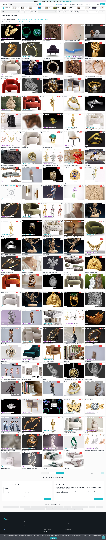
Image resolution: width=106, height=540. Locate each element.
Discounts (45, 531)
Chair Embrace (66, 147)
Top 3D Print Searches (67, 529)
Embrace (19, 19)
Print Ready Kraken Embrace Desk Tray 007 (8, 165)
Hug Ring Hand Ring (46, 129)
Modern (41, 19)
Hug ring (2, 40)
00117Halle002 (24, 183)
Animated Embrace (31, 21)
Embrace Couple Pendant (89, 58)
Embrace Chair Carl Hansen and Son (48, 361)
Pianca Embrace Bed (46, 325)
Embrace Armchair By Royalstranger (7, 76)
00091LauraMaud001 (88, 361)
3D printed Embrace (39, 21)
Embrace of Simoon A (46, 254)
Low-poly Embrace (14, 21)
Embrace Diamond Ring (26, 76)
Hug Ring (86, 147)
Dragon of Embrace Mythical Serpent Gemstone (71, 183)
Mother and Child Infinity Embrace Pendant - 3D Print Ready (52, 165)
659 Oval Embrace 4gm (25, 450)
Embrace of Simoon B (25, 254)
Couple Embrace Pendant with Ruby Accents (50, 432)
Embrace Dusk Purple (46, 58)
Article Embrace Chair (25, 361)
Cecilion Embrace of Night (5, 397)
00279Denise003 (4, 343)
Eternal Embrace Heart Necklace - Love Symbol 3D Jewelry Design (11, 147)
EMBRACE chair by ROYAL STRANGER (70, 432)
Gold (38, 19)
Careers (24, 523)
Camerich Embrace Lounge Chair (27, 218)
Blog (24, 521)
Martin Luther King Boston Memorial (28, 129)
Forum (84, 525)
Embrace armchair (25, 343)
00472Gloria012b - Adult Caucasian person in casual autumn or (11, 432)
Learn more (57, 536)
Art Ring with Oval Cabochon (47, 147)
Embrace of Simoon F (67, 254)
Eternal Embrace (87, 40)
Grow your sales (66, 521)
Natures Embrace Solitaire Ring (90, 414)
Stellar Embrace (45, 76)
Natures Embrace (87, 165)
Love (35, 19)
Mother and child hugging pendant (48, 111)
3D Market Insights (66, 523)
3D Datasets (45, 523)
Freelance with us (66, 525)
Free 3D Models (46, 527)
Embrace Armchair (25, 111)
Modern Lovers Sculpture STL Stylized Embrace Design (93, 397)
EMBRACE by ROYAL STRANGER (48, 236)
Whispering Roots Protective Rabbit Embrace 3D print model (10, 111)
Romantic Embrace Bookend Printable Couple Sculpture (31, 397)
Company (24, 518)
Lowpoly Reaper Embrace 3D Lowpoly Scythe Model (72, 40)
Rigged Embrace (22, 21)
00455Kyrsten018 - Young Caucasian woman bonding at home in (11, 379)
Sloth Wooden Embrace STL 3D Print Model (50, 290)
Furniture (31, 19)
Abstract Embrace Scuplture (89, 432)
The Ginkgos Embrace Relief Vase (48, 183)
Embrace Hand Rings (4, 414)
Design (27, 19)
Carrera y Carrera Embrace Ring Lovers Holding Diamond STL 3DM (95, 76)
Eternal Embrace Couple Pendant (69, 129)
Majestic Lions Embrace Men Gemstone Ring (29, 40)
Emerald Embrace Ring (46, 414)
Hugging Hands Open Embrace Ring (90, 111)
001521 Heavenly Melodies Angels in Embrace (50, 272)
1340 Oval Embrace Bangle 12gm (90, 343)
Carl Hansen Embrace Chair (26, 414)
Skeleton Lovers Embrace (68, 76)
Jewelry (23, 19)
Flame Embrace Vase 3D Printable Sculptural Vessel (72, 165)
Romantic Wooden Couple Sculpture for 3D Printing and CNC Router (33, 290)
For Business (45, 521)
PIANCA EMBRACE (67, 468)
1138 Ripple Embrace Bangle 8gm (48, 343)
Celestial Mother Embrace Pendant (27, 272)
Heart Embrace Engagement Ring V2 (69, 111)
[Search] (40, 4)
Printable (46, 19)
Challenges (85, 522)
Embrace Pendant (88, 183)
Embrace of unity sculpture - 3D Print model (50, 450)
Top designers (85, 520)
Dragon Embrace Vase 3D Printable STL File (91, 325)
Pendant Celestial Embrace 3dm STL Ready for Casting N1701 (73, 379)
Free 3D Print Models (47, 529)
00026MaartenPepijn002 (47, 397)
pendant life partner (88, 254)
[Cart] (95, 4)
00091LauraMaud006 (25, 325)
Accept (53, 538)
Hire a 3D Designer (46, 525)
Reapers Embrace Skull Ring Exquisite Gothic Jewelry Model (10, 58)
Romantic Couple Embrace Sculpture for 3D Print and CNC (73, 236)
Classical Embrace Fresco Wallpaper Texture (8, 450)
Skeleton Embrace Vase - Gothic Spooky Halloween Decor (10, 129)
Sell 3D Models (65, 518)
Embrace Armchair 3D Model (5, 468)
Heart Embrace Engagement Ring (69, 397)
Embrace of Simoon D (88, 218)
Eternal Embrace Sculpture (26, 379)
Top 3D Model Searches (67, 527)
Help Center (25, 525)
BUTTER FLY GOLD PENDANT (68, 414)
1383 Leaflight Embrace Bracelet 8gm (7, 272)
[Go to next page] (60, 473)
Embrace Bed (66, 272)
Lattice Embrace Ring (25, 165)
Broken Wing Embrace (46, 40)
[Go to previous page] (44, 473)
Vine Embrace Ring (67, 450)
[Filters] (87, 11)
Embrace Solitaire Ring (25, 58)
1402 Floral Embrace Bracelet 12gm (27, 432)
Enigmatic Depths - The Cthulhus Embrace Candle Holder (73, 343)
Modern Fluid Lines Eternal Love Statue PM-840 (29, 468)
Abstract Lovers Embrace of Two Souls (7, 325)
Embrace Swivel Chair (88, 236)
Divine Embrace (24, 236)
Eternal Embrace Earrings (68, 218)
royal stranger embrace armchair (6, 290)
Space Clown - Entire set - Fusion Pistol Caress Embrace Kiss (73, 58)
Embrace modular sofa (4, 183)
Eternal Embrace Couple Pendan (6, 236)
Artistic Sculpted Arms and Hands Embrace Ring (8, 254)
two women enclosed (88, 379)
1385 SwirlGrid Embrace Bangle (6, 218)
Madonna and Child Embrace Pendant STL (91, 272)
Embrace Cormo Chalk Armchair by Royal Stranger (93, 129)
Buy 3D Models (45, 518)
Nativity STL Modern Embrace (89, 290)
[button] (38, 4)
